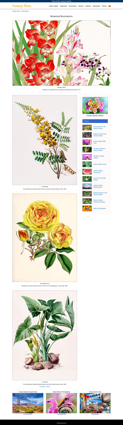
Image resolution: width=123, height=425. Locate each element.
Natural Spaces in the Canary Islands (100, 193)
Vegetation (63, 6)
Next (48, 386)
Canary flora (16, 11)
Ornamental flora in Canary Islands (99, 149)
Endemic (88, 6)
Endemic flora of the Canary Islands (99, 135)
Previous (42, 386)
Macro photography (99, 208)
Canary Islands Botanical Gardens (99, 201)
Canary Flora (21, 6)
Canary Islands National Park (98, 186)
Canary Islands (53, 6)
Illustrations (96, 6)
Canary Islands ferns (99, 164)
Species (81, 6)
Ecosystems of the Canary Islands (99, 127)
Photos (104, 6)
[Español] (110, 6)
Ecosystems (73, 6)
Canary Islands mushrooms (98, 171)
